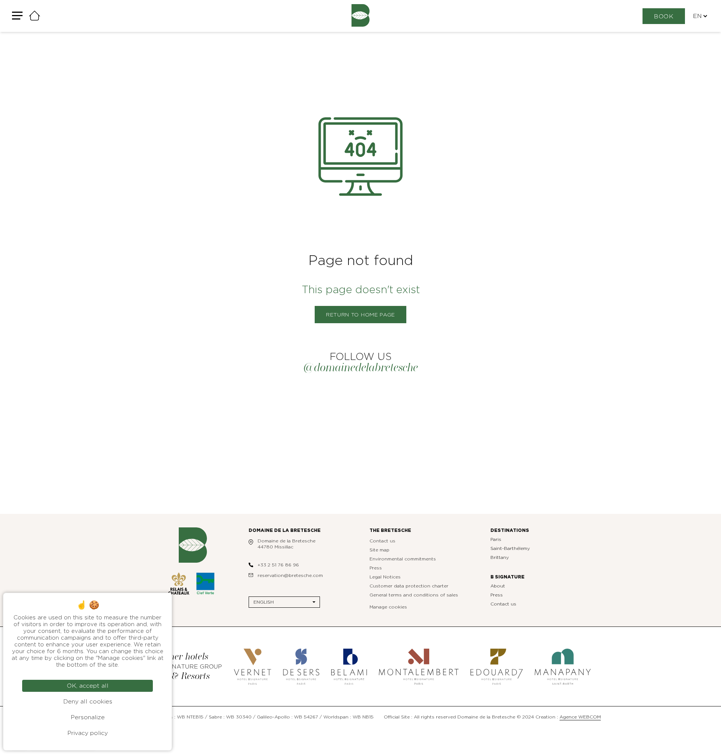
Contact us (382, 541)
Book (664, 17)
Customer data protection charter (409, 586)
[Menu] (17, 16)
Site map (379, 550)
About (497, 586)
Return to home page (360, 315)
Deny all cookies (87, 702)
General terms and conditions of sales (414, 595)
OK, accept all (88, 686)
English (263, 602)
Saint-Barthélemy (510, 548)
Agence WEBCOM (580, 717)
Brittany (499, 557)
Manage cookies (388, 607)
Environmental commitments (403, 559)
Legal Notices (385, 577)
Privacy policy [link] (87, 733)
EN (697, 16)
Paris (495, 539)
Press (376, 568)
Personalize (88, 717)
